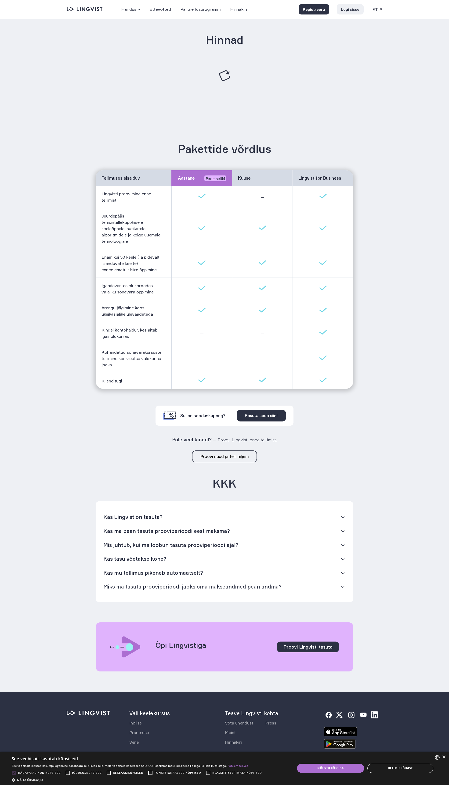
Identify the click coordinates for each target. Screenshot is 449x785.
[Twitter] (339, 714)
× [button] (443, 757)
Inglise (135, 722)
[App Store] (340, 733)
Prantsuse (139, 732)
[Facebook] (328, 715)
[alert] (224, 768)
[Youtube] (363, 715)
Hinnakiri (238, 9)
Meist (230, 732)
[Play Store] (340, 745)
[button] (138, 779)
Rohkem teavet (238, 766)
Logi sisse (350, 9)
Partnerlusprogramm (200, 9)
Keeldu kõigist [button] (400, 768)
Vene (134, 742)
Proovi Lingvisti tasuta (308, 647)
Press (270, 722)
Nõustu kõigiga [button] (330, 768)
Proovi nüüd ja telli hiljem (224, 456)
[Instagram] (351, 715)
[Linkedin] (374, 714)
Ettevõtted (160, 9)
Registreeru (314, 9)
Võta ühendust (239, 722)
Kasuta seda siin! (261, 415)
